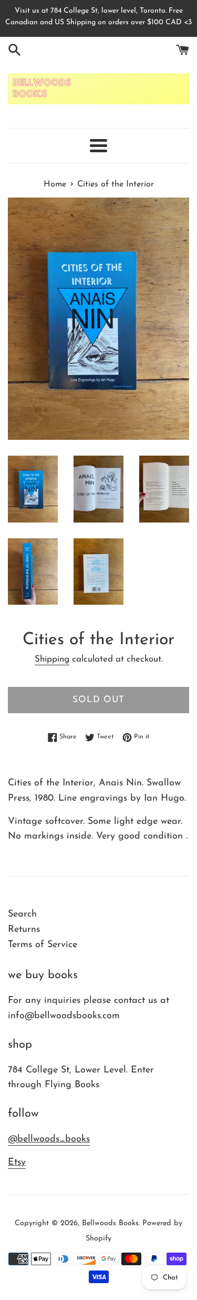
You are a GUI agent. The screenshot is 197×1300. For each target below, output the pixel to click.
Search (22, 914)
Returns (24, 929)
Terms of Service (42, 945)
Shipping (52, 659)
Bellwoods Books (110, 1223)
